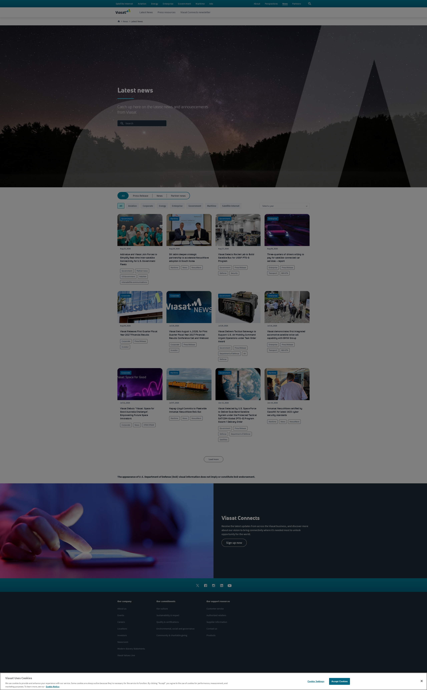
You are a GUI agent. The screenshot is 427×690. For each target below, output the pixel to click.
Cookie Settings (316, 681)
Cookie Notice (52, 686)
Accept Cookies (339, 681)
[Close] (421, 681)
